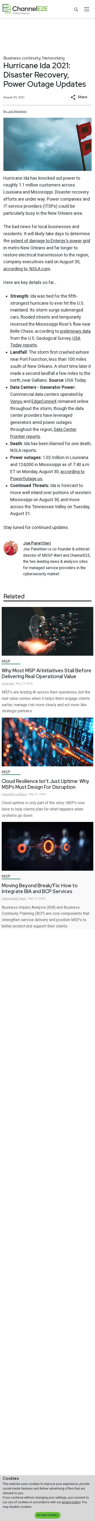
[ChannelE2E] (25, 9)
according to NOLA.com (26, 268)
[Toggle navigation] (86, 9)
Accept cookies (47, 1515)
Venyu (16, 401)
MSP (6, 661)
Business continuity (22, 58)
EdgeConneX (44, 401)
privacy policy (71, 1502)
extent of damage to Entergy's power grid (50, 240)
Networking (53, 58)
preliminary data (75, 331)
